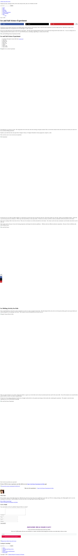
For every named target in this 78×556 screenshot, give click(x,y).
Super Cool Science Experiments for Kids (35, 484)
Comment (2, 514)
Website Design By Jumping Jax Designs (16, 554)
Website (2, 521)
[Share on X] (1, 279)
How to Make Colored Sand (5, 501)
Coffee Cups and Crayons (5, 1)
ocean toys (21, 38)
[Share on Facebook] (1, 277)
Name (1, 516)
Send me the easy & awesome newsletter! (11, 536)
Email (1, 519)
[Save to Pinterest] (1, 281)
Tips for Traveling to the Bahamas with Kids (9, 502)
